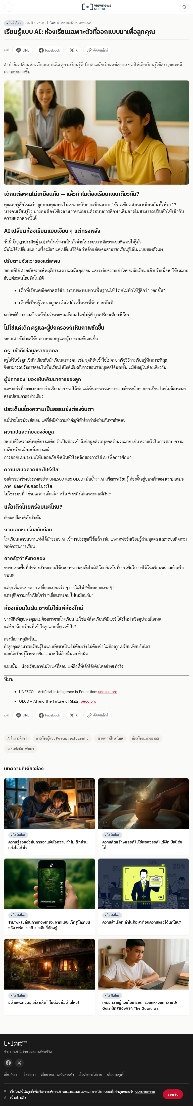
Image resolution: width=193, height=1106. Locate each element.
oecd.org (88, 701)
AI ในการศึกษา (17, 738)
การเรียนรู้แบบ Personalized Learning (62, 738)
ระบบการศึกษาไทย (110, 738)
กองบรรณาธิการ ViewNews (74, 23)
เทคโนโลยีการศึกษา (21, 748)
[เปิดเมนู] (8, 7)
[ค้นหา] (184, 7)
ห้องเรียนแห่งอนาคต (145, 738)
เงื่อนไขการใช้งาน (90, 1074)
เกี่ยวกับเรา (11, 1074)
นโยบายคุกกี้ (115, 1074)
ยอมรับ (172, 1094)
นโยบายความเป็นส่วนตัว (57, 1074)
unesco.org (107, 691)
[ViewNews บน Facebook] (8, 1062)
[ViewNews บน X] (19, 1062)
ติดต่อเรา (30, 1074)
